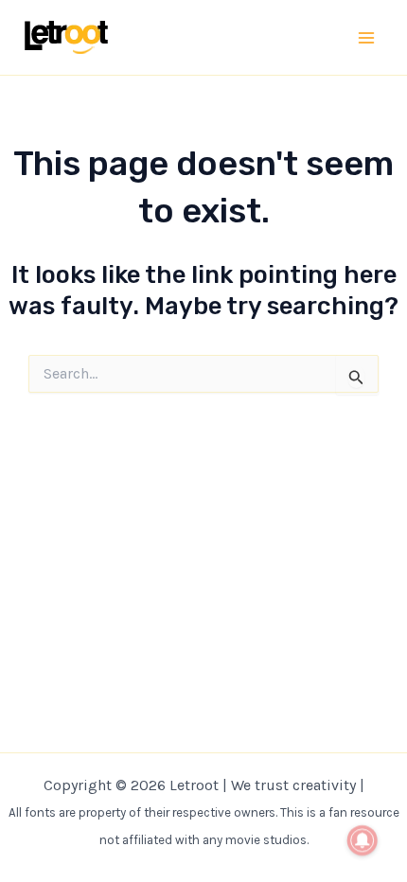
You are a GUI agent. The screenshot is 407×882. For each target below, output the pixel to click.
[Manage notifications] (362, 840)
